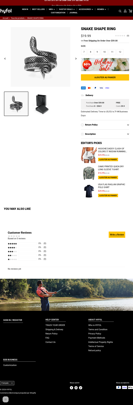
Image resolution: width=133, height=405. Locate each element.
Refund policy (94, 350)
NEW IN (25, 9)
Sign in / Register (12, 320)
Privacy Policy (94, 333)
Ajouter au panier (105, 77)
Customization (10, 365)
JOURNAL (73, 13)
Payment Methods (96, 338)
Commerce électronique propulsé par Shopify (18, 393)
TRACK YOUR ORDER (55, 325)
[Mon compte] (125, 11)
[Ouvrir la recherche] (120, 11)
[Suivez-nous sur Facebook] (71, 387)
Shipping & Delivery (54, 329)
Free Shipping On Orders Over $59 (66, 3)
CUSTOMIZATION (58, 13)
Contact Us (50, 342)
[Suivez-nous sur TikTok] (80, 387)
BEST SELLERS (38, 9)
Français (4, 383)
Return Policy (51, 333)
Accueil (5, 18)
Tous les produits (18, 18)
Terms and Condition (97, 329)
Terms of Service (96, 346)
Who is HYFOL (95, 325)
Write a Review (117, 234)
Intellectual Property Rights (100, 342)
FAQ (47, 338)
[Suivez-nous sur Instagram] (76, 387)
